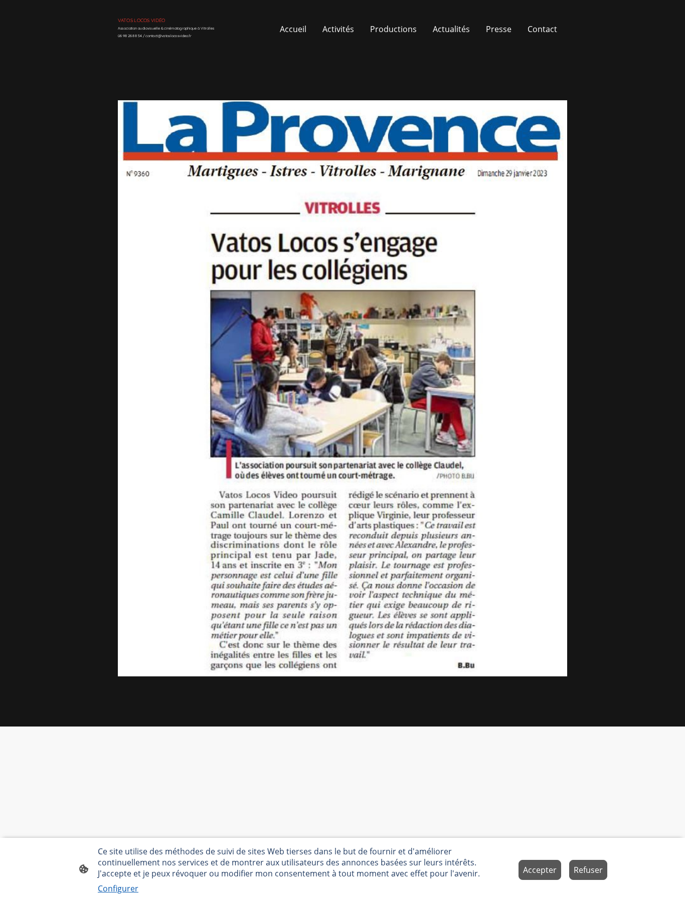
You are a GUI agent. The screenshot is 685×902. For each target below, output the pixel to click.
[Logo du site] (187, 44)
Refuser (588, 869)
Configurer (118, 888)
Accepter (540, 869)
